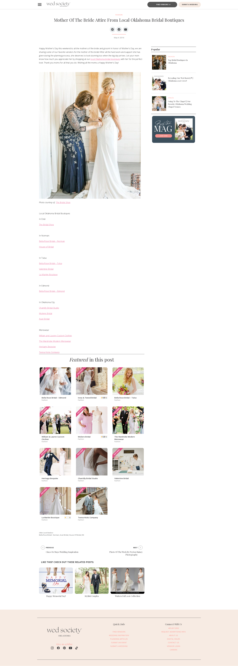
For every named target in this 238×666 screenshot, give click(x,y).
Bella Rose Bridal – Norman (52, 241)
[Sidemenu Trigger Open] (39, 4)
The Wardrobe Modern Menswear (55, 341)
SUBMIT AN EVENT (119, 642)
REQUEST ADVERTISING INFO (173, 632)
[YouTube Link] (70, 648)
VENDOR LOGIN (173, 646)
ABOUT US (173, 635)
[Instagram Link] (52, 648)
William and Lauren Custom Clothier (55, 335)
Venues (171, 98)
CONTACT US (173, 642)
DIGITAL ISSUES (173, 639)
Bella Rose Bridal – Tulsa (50, 263)
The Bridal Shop (63, 202)
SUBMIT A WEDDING (190, 4)
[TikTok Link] (77, 648)
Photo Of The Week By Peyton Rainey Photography (126, 553)
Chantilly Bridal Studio (49, 307)
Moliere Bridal (45, 313)
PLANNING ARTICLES (119, 639)
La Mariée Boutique (48, 274)
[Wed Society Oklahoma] (58, 4)
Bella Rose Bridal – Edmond (52, 291)
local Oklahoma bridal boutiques (105, 59)
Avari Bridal (44, 319)
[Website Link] (64, 637)
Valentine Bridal (46, 269)
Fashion (171, 56)
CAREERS (173, 650)
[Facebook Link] (58, 648)
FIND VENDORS (162, 4)
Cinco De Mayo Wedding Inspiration (62, 552)
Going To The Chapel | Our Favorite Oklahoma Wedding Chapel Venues (180, 104)
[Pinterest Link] (64, 648)
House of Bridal (46, 246)
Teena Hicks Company (49, 352)
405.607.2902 (173, 628)
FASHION (119, 15)
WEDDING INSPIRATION (119, 635)
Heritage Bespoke (47, 346)
